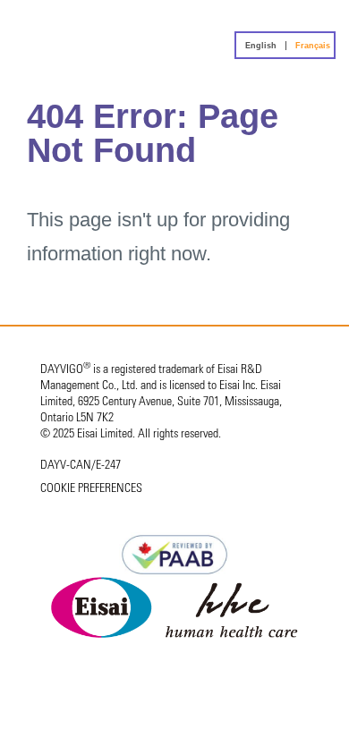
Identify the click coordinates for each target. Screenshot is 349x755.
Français (312, 45)
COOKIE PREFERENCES (91, 489)
